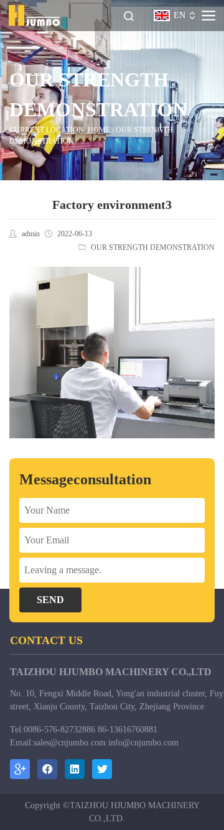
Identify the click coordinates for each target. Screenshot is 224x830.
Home (99, 130)
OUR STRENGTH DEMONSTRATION (153, 247)
